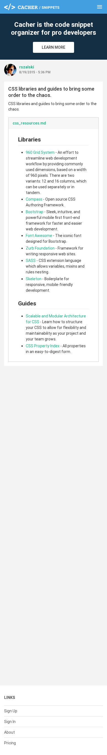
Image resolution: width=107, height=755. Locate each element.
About (9, 732)
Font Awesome (39, 235)
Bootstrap (34, 211)
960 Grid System (40, 152)
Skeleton (33, 278)
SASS (31, 260)
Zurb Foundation (40, 248)
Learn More (53, 47)
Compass (34, 199)
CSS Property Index (43, 345)
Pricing (10, 742)
